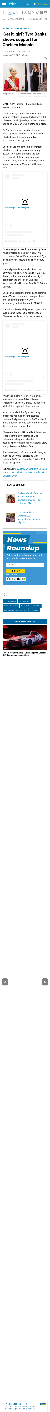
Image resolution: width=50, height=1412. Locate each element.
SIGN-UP (16, 571)
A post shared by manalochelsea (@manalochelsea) (26, 390)
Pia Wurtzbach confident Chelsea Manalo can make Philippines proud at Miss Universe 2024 (25, 472)
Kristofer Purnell (10, 51)
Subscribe (42, 4)
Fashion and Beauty (16, 28)
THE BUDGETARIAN (38, 19)
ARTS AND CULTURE (13, 19)
